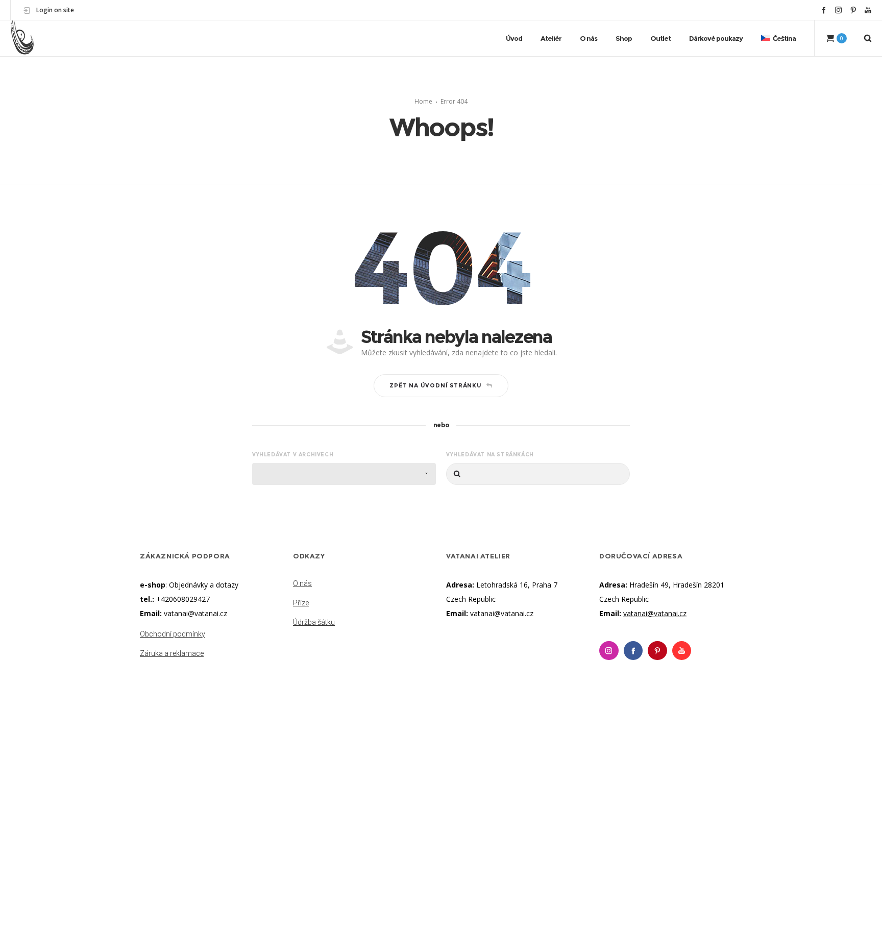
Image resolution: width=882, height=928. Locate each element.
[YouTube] (868, 10)
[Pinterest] (853, 10)
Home (423, 101)
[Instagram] (838, 10)
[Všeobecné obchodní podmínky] (211, 635)
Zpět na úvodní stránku (435, 385)
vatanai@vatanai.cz (195, 613)
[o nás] (364, 584)
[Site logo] (22, 38)
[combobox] (344, 474)
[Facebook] (823, 10)
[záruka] (211, 651)
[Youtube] (682, 651)
